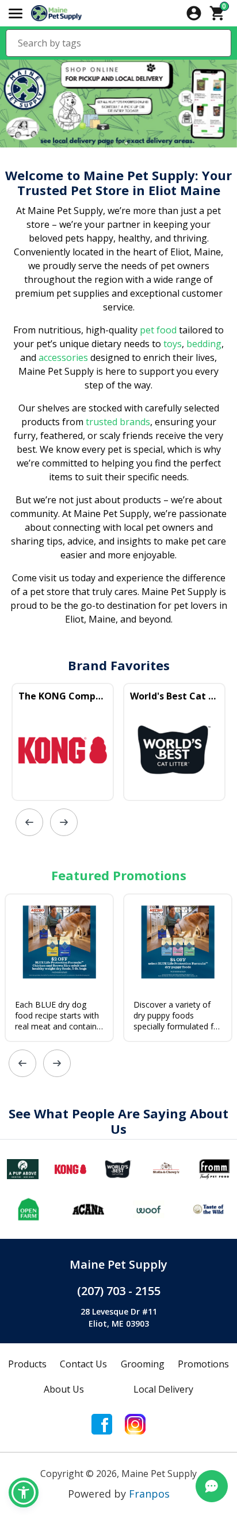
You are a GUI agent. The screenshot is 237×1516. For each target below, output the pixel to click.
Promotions (203, 1364)
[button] (24, 1492)
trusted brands (116, 421)
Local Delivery (163, 1389)
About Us (64, 1389)
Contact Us (83, 1364)
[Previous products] (29, 822)
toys (172, 343)
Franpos (149, 1494)
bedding (202, 343)
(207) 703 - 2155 (118, 1291)
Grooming (143, 1364)
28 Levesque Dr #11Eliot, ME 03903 (119, 1317)
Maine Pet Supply (118, 1264)
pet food (158, 330)
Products (27, 1364)
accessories (63, 357)
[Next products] (64, 822)
